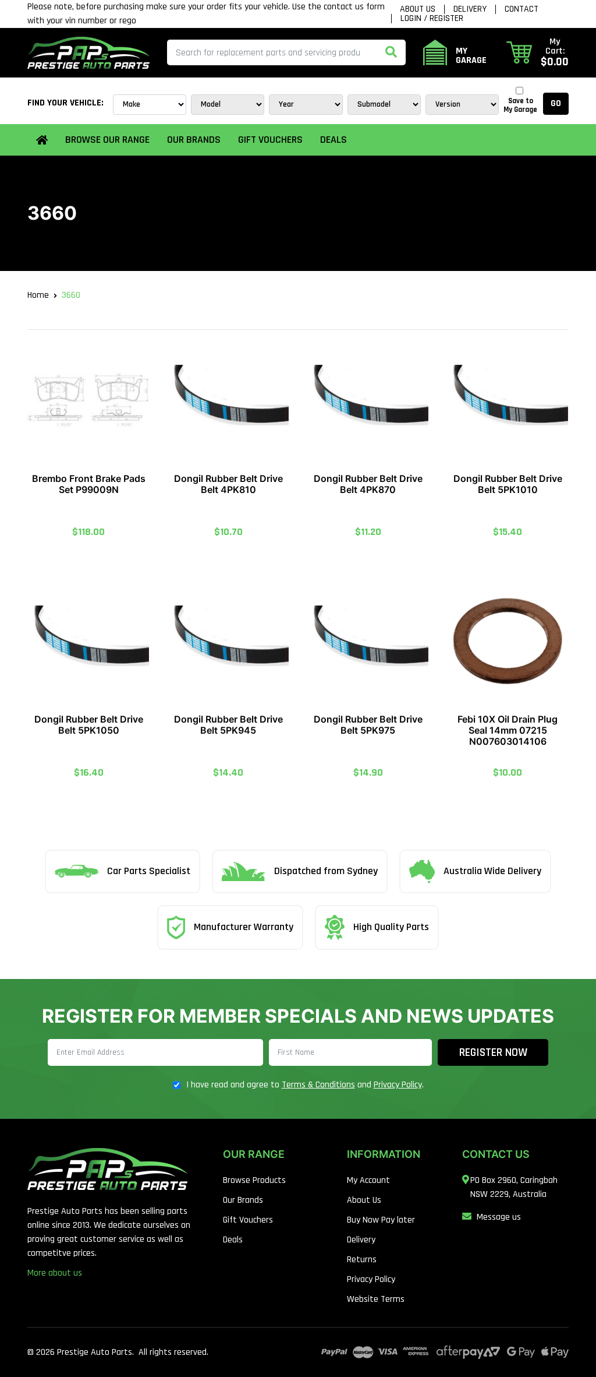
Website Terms (376, 1299)
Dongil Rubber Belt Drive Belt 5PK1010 (507, 484)
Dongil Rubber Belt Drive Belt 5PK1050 (88, 724)
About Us (417, 9)
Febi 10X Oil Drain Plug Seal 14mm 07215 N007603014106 (507, 730)
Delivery (470, 9)
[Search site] (391, 52)
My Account (368, 1180)
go (556, 103)
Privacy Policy (398, 1085)
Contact (521, 9)
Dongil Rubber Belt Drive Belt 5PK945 (228, 724)
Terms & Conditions (318, 1085)
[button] (537, 52)
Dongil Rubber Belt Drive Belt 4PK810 (228, 484)
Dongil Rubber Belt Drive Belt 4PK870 (368, 484)
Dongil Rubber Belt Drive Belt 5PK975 (368, 724)
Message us (499, 1217)
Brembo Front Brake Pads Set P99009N (89, 484)
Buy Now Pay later (381, 1220)
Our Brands (243, 1200)
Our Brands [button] (194, 139)
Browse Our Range (107, 139)
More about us (54, 1273)
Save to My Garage (520, 105)
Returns (362, 1259)
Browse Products (254, 1180)
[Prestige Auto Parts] (88, 53)
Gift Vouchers (270, 139)
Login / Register (431, 18)
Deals (333, 139)
